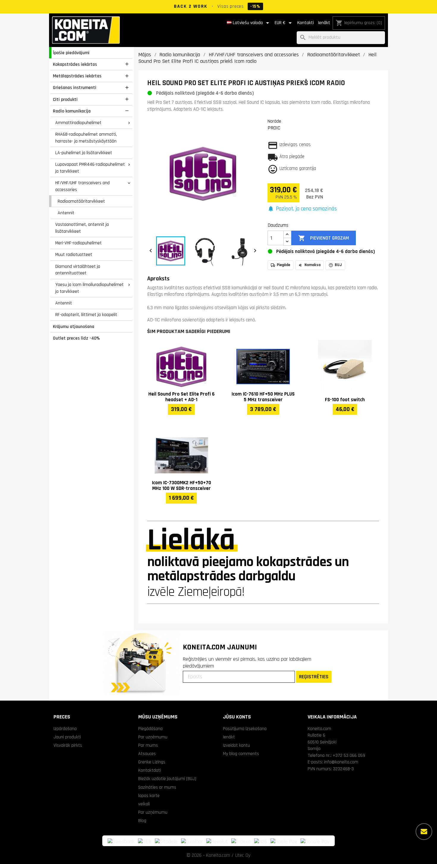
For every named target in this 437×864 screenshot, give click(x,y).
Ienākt (324, 23)
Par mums (148, 745)
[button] (302, 209)
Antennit (66, 213)
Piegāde (283, 265)
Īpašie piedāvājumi (71, 53)
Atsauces (147, 754)
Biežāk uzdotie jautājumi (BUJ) (167, 779)
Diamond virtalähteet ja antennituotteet (77, 269)
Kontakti (305, 23)
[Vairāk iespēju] (424, 831)
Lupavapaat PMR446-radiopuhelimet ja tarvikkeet (90, 167)
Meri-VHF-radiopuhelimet (78, 243)
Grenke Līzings (151, 762)
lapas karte (149, 796)
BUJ (338, 265)
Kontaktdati (149, 770)
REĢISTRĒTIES (313, 676)
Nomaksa (312, 265)
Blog (142, 821)
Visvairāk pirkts (68, 745)
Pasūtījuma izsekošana (245, 729)
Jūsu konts (237, 716)
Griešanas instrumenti (74, 87)
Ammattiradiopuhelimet (78, 123)
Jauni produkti (67, 737)
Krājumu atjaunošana (73, 326)
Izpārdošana (65, 729)
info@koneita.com (341, 762)
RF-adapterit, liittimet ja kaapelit (86, 315)
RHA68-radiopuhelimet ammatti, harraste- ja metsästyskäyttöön (86, 137)
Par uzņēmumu (152, 737)
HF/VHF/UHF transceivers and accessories (82, 186)
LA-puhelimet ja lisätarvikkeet (83, 153)
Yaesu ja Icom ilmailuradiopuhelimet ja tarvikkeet (89, 288)
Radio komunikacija (72, 111)
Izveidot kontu (236, 745)
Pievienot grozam (323, 238)
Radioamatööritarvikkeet (81, 201)
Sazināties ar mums (157, 787)
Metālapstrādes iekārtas (77, 76)
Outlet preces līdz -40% (76, 338)
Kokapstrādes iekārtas (75, 64)
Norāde (274, 121)
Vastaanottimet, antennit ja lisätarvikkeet (82, 227)
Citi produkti (65, 99)
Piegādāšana (150, 729)
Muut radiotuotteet (73, 254)
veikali (144, 804)
